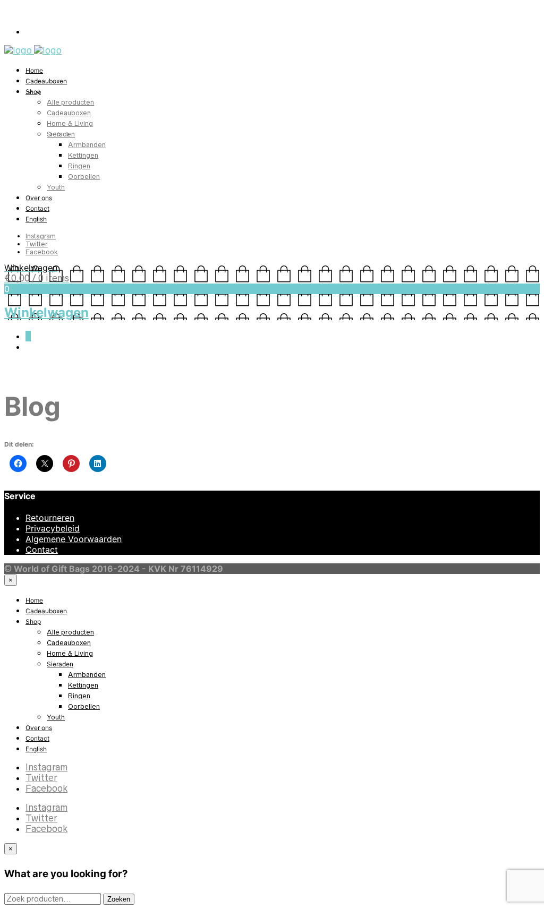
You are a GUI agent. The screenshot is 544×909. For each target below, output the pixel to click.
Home (34, 70)
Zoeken (118, 899)
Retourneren (50, 517)
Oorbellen (84, 177)
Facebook (42, 252)
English (36, 219)
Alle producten (70, 102)
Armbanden (87, 145)
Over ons (39, 198)
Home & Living (70, 123)
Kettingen (83, 155)
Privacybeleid (53, 528)
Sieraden (61, 134)
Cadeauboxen (46, 81)
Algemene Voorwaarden (74, 539)
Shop (33, 92)
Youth (56, 187)
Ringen (79, 166)
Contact (37, 208)
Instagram (41, 236)
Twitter (37, 244)
